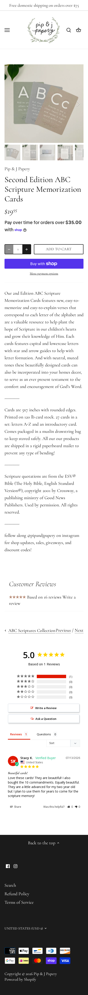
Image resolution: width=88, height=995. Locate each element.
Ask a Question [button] (45, 719)
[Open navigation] (7, 30)
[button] (70, 807)
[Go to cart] (78, 30)
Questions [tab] (44, 734)
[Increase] (26, 249)
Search (10, 885)
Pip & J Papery (17, 169)
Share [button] (17, 807)
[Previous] (10, 103)
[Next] (77, 103)
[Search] (69, 30)
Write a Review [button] (46, 708)
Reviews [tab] (16, 734)
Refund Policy (17, 894)
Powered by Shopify (20, 979)
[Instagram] (15, 865)
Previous (63, 630)
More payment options (44, 273)
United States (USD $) (24, 928)
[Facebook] (8, 865)
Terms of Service (19, 902)
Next (79, 630)
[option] (44, 103)
